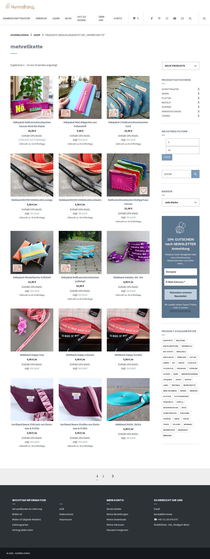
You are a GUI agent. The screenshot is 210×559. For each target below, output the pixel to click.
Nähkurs (194, 391)
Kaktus (188, 379)
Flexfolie (192, 363)
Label (165, 385)
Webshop (41, 18)
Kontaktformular (163, 514)
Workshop (183, 430)
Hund (175, 374)
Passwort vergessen (117, 530)
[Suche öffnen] (204, 18)
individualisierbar (189, 374)
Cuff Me (192, 357)
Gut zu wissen (81, 18)
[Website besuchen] (190, 19)
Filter (167, 157)
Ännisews (167, 435)
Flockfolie (168, 368)
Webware (188, 424)
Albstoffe (168, 340)
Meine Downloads (116, 519)
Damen (166, 363)
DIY (173, 363)
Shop (37, 35)
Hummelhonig (19, 35)
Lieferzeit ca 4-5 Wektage (32, 139)
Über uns (101, 18)
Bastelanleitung (170, 346)
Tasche (186, 419)
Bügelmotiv (168, 357)
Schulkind (184, 413)
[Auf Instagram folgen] (167, 19)
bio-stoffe (168, 351)
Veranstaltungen (171, 111)
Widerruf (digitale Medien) (26, 519)
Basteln (166, 102)
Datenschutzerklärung (180, 310)
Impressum (65, 519)
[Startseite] (20, 6)
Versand (82, 139)
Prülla (180, 402)
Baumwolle (187, 346)
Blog (68, 18)
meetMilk (176, 385)
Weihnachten (169, 430)
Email (157, 508)
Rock (184, 407)
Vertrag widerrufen (22, 530)
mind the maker (170, 391)
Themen (166, 115)
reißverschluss (170, 407)
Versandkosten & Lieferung (27, 508)
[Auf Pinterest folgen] (159, 19)
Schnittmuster (170, 89)
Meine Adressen (115, 524)
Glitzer (166, 374)
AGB (61, 508)
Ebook (181, 363)
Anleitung (180, 340)
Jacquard (167, 379)
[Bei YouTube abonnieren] (175, 19)
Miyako (183, 391)
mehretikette (189, 385)
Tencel (166, 424)
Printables (168, 402)
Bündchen (181, 357)
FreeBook (181, 368)
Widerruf (17, 514)
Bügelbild (181, 351)
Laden (56, 18)
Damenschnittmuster (16, 18)
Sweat (176, 419)
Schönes (166, 106)
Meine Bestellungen (117, 514)
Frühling (193, 368)
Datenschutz (66, 514)
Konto (118, 18)
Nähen (165, 93)
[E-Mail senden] (182, 19)
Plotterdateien (181, 396)
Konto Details (114, 508)
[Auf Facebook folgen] (152, 19)
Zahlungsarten (20, 524)
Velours (176, 424)
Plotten (166, 98)
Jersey (178, 379)
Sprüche (167, 419)
